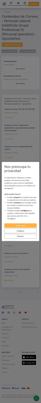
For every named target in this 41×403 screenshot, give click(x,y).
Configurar (20, 231)
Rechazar (20, 236)
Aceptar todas (20, 226)
